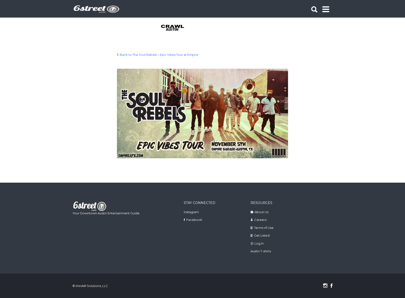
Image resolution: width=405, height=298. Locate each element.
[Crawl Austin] (175, 28)
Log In (259, 243)
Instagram (191, 212)
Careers (260, 220)
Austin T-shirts (261, 251)
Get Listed (262, 235)
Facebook (194, 220)
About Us (261, 212)
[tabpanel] (175, 28)
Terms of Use (264, 228)
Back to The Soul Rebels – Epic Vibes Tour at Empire (159, 55)
